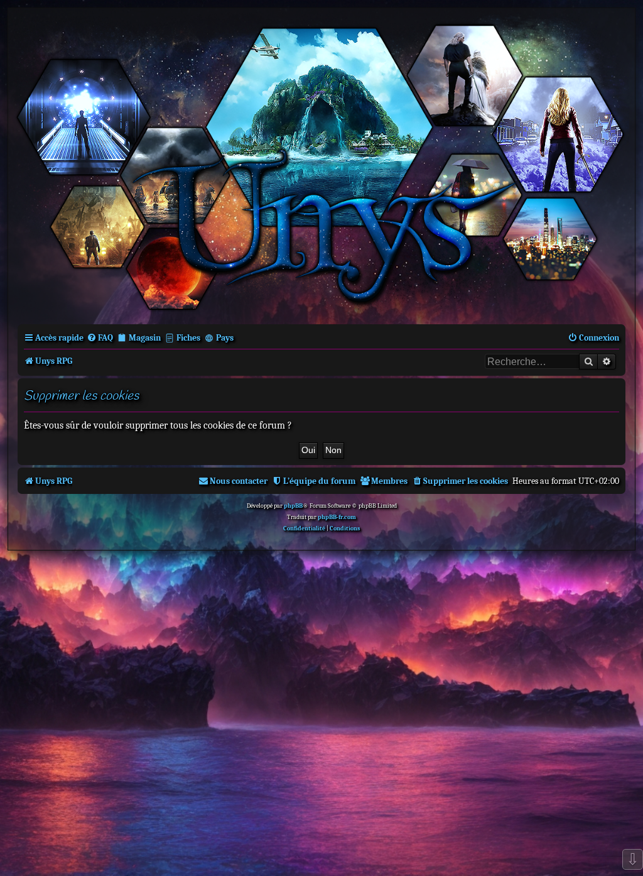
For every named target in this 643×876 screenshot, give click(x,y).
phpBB (293, 506)
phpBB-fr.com (337, 517)
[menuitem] (100, 338)
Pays (225, 337)
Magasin (145, 337)
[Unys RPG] (321, 165)
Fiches (188, 337)
